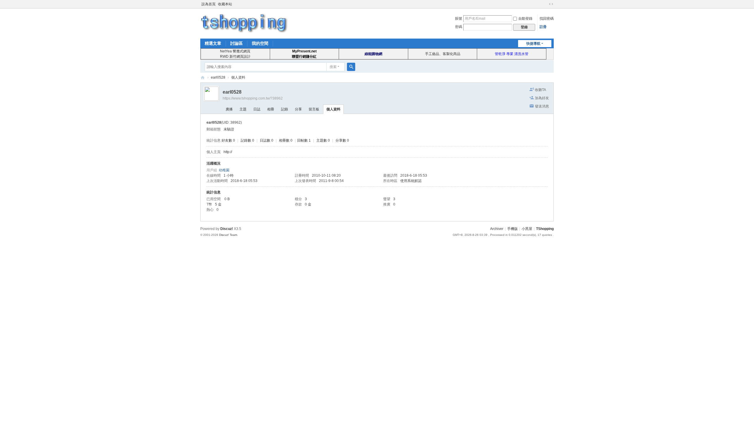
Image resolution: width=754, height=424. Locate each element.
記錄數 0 (247, 140)
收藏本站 (225, 4)
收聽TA (540, 90)
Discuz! (226, 229)
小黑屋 (527, 229)
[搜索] (351, 67)
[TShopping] (244, 23)
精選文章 (213, 43)
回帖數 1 (304, 140)
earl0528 (218, 77)
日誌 (256, 109)
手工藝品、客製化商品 (442, 54)
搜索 (333, 67)
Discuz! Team (228, 234)
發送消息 (542, 106)
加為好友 (542, 98)
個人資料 (333, 109)
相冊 (270, 109)
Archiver (496, 229)
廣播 (229, 109)
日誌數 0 (266, 140)
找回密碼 (547, 18)
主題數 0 (323, 140)
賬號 (458, 18)
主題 (243, 109)
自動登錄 (525, 18)
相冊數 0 (285, 140)
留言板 (314, 109)
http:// (228, 152)
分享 (298, 109)
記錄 (284, 109)
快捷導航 (533, 44)
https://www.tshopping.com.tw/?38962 (253, 98)
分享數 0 (342, 140)
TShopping (202, 77)
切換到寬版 (551, 4)
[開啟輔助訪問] (545, 4)
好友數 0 (228, 140)
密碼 (458, 27)
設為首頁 (208, 4)
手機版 (512, 229)
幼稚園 (224, 170)
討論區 (236, 43)
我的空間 (260, 43)
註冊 (543, 27)
